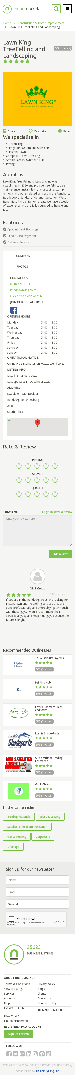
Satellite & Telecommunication (27, 827)
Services (9, 993)
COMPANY (23, 256)
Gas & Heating (16, 837)
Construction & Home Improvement (41, 23)
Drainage (13, 847)
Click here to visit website (26, 296)
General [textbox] (13, 904)
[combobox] (37, 904)
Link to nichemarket (17, 1021)
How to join (11, 1016)
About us (10, 998)
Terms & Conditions (17, 984)
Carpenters (43, 837)
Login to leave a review (57, 512)
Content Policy (47, 1003)
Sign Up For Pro (18, 1034)
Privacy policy (46, 984)
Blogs (41, 989)
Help (7, 1003)
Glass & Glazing (50, 816)
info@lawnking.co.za (23, 290)
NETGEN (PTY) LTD (47, 1071)
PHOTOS (22, 266)
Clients (42, 993)
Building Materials (18, 816)
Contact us (45, 998)
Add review (60, 554)
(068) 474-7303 (20, 284)
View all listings (13, 989)
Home (7, 23)
